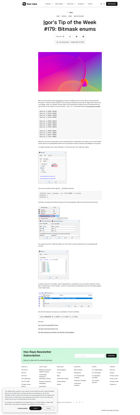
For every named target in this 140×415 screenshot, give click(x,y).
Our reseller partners (95, 381)
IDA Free (24, 376)
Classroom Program (80, 380)
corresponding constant (93, 106)
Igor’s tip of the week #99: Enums (48, 325)
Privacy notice (114, 376)
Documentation (61, 370)
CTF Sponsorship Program (79, 376)
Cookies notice (114, 381)
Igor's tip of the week (79, 16)
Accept (35, 408)
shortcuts (64, 16)
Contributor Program (77, 384)
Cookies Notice (22, 399)
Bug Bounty (77, 373)
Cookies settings (22, 408)
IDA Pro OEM (25, 381)
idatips (70, 16)
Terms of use (113, 378)
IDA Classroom (25, 378)
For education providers (96, 376)
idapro (58, 16)
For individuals (96, 373)
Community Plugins (63, 378)
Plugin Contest (61, 381)
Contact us (113, 384)
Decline (48, 408)
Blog (58, 376)
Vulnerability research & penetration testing (44, 376)
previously (59, 101)
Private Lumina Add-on (25, 385)
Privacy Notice (31, 399)
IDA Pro (23, 373)
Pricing (90, 4)
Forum (59, 373)
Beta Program (78, 370)
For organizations (97, 370)
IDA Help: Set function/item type (48, 329)
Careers (112, 373)
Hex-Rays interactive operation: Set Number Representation (56, 332)
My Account (112, 4)
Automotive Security (42, 387)
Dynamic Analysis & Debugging (45, 382)
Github (59, 384)
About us (112, 370)
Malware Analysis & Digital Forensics (45, 371)
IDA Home (24, 370)
